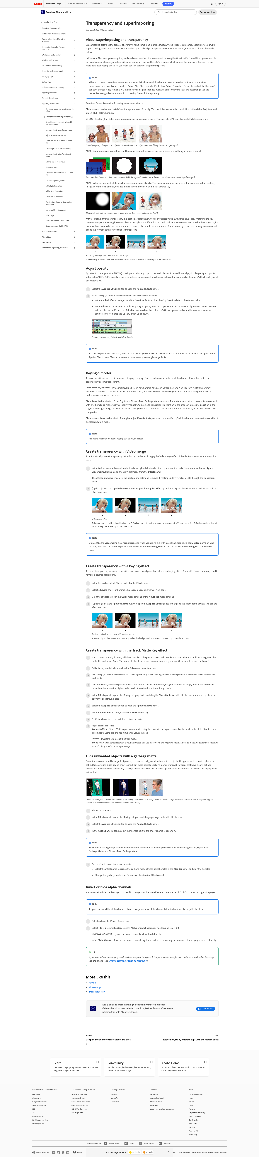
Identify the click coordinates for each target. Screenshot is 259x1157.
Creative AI (36, 1094)
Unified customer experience (80, 1102)
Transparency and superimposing (59, 117)
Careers (191, 1102)
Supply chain (193, 1120)
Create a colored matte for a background (127, 960)
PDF (33, 1109)
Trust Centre (193, 1124)
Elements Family (138, 4)
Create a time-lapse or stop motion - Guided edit (59, 203)
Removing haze (51, 167)
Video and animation (39, 1105)
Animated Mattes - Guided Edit (57, 221)
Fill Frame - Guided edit (54, 197)
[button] (212, 4)
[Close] (168, 1151)
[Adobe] (37, 3)
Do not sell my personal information (204, 1152)
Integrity (192, 1127)
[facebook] (53, 1152)
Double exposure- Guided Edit (57, 226)
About (191, 1098)
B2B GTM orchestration (79, 1109)
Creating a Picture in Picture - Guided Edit (59, 174)
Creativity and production (79, 1105)
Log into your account (196, 1094)
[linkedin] (67, 1152)
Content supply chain (78, 1098)
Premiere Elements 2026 (77, 4)
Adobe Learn (154, 1105)
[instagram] (58, 1152)
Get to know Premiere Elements (54, 34)
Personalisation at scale (79, 1094)
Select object (50, 215)
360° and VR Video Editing (52, 66)
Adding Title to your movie (55, 162)
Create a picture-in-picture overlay (58, 148)
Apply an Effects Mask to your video (59, 130)
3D (33, 1113)
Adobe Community (156, 1102)
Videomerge (95, 987)
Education (114, 1094)
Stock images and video (40, 1120)
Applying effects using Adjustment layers (58, 155)
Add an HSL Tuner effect (55, 191)
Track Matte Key (97, 991)
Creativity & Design (53, 4)
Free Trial (154, 4)
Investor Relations (195, 1116)
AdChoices (223, 1152)
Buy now (168, 4)
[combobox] (175, 12)
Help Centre (154, 1094)
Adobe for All (193, 1131)
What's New (96, 4)
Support (122, 4)
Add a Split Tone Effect (54, 186)
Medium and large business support (162, 1109)
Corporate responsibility (197, 1113)
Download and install (157, 1098)
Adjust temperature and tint (56, 135)
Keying (92, 982)
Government (115, 1102)
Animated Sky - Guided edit (56, 210)
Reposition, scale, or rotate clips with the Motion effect (59, 123)
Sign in (220, 4)
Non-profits (114, 1098)
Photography (36, 1098)
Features (110, 4)
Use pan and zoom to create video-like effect (60, 110)
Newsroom (192, 1109)
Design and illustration (39, 1102)
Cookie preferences (183, 1152)
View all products (38, 1124)
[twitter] (63, 1152)
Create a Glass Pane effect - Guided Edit (59, 142)
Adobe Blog (193, 1135)
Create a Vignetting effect (55, 180)
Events (191, 1105)
